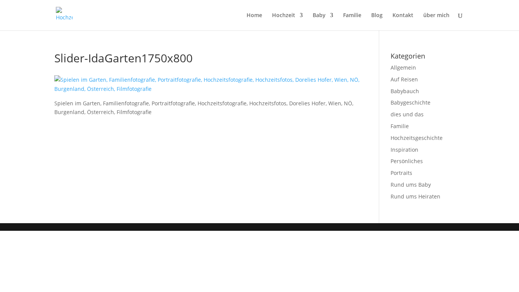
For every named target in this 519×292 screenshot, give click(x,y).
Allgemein (403, 67)
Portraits (401, 172)
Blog (377, 16)
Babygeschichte (410, 102)
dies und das (407, 114)
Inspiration (404, 149)
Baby (319, 16)
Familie (352, 16)
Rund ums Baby (411, 184)
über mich (436, 16)
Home (254, 16)
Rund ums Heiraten (415, 196)
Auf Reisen (404, 79)
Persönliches (407, 161)
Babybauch (405, 91)
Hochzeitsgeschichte (417, 137)
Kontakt (402, 16)
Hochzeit (283, 16)
